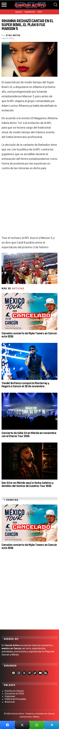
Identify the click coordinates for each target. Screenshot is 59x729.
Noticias (18, 288)
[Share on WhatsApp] (37, 725)
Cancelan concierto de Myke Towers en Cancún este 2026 (29, 334)
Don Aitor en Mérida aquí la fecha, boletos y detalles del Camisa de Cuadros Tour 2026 (27, 484)
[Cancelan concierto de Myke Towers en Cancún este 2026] (29, 311)
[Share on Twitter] (22, 725)
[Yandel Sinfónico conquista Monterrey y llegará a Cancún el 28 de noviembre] (29, 361)
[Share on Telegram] (51, 725)
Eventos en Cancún (14, 691)
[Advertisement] (29, 204)
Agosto (18, 12)
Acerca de (10, 702)
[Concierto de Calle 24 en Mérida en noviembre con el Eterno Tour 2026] (29, 411)
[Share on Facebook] (7, 725)
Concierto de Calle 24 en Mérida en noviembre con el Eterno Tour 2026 (29, 434)
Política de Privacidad (15, 699)
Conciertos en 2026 (14, 693)
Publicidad (10, 696)
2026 (39, 12)
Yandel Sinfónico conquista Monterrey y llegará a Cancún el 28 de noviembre (25, 384)
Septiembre (30, 12)
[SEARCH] (55, 5)
